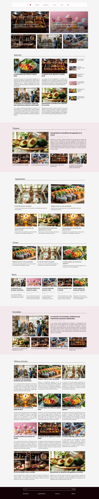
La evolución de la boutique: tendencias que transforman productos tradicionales (47, 45)
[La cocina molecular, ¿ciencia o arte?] (72, 68)
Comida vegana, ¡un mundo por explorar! (81, 90)
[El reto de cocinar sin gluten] (31, 193)
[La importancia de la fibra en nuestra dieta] (26, 66)
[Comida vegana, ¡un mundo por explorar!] (72, 91)
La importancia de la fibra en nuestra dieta (25, 75)
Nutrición (37, 4)
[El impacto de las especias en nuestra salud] (54, 66)
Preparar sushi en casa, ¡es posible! (61, 206)
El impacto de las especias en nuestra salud (25, 24)
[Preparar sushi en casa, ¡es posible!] (67, 193)
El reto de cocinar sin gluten (23, 206)
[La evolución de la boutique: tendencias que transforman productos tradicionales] (26, 95)
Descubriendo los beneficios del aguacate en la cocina (54, 104)
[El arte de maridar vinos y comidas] (72, 61)
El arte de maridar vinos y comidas (23, 44)
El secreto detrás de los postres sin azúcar (64, 24)
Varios (61, 4)
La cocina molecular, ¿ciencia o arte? (74, 45)
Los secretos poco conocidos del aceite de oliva (24, 229)
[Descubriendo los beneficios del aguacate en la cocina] (54, 95)
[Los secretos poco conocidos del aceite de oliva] (26, 219)
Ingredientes (46, 4)
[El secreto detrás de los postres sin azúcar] (72, 83)
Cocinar (54, 4)
